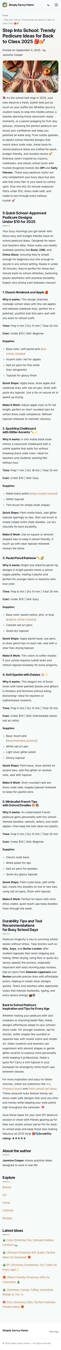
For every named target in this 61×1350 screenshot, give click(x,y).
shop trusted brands (43, 493)
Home (5, 15)
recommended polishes (21, 740)
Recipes (7, 1218)
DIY (5, 1195)
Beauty (7, 1187)
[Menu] (56, 4)
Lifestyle (8, 1210)
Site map (53, 1331)
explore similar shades (21, 619)
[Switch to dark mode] (48, 4)
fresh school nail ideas (42, 1088)
